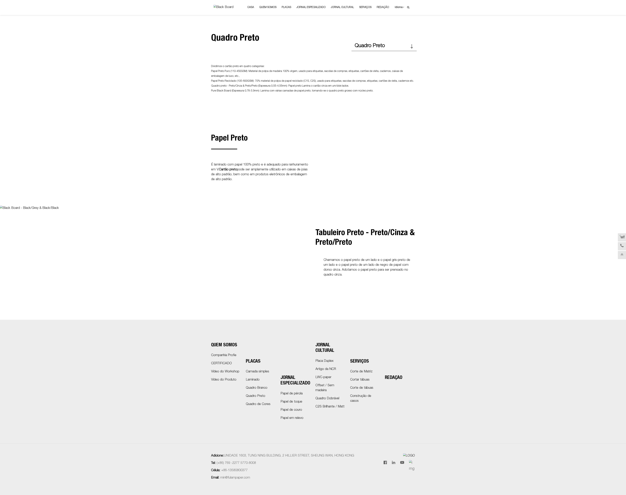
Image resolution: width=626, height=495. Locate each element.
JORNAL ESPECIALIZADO (311, 7)
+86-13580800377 (234, 470)
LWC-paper (323, 377)
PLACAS (286, 7)
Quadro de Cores (258, 404)
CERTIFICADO (221, 363)
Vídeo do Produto (223, 380)
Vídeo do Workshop (225, 371)
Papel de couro (291, 410)
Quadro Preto (370, 46)
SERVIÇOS (365, 7)
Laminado (253, 380)
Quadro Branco (256, 388)
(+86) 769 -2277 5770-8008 (236, 463)
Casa (250, 7)
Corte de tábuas (361, 388)
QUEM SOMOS (267, 7)
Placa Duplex (324, 361)
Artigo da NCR (325, 369)
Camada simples (257, 371)
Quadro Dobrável (327, 398)
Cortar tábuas (360, 380)
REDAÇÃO (383, 7)
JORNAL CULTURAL (342, 7)
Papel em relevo (292, 418)
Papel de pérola (292, 393)
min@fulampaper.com (235, 478)
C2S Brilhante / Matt (329, 406)
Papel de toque (291, 402)
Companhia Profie (223, 355)
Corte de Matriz (361, 371)
